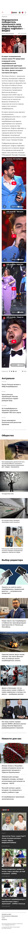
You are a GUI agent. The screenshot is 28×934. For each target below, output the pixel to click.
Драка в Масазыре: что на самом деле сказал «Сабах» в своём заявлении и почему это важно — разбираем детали (14, 691)
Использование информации (10, 916)
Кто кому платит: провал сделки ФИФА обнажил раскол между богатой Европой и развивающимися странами (14, 725)
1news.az (7, 924)
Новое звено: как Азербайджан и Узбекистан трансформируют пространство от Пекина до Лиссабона (14, 624)
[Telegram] (15, 371)
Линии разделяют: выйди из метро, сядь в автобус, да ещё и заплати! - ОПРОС (13, 871)
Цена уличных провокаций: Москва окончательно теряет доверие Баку (10, 397)
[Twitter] (11, 371)
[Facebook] (9, 371)
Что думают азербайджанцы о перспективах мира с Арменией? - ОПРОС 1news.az (13, 901)
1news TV (4, 833)
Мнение (3, 391)
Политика (4, 381)
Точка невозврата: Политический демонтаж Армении (11, 422)
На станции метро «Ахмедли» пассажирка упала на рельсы (11, 521)
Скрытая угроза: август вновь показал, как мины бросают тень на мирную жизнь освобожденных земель (13, 657)
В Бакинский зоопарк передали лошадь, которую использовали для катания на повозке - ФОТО (13, 780)
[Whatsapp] (13, 371)
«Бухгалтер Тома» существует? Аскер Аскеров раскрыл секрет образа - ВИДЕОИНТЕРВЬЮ (14, 839)
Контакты (4, 919)
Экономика (4, 405)
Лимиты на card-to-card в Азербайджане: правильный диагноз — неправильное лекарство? (13, 590)
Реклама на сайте (6, 914)
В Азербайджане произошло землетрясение (13, 798)
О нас (3, 917)
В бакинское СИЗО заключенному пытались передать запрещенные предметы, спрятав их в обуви (12, 550)
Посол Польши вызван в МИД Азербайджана (11, 385)
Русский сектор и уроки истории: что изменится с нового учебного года (12, 790)
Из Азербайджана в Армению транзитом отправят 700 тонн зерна (11, 410)
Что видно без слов (7, 493)
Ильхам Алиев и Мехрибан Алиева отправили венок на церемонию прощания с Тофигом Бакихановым (13, 769)
